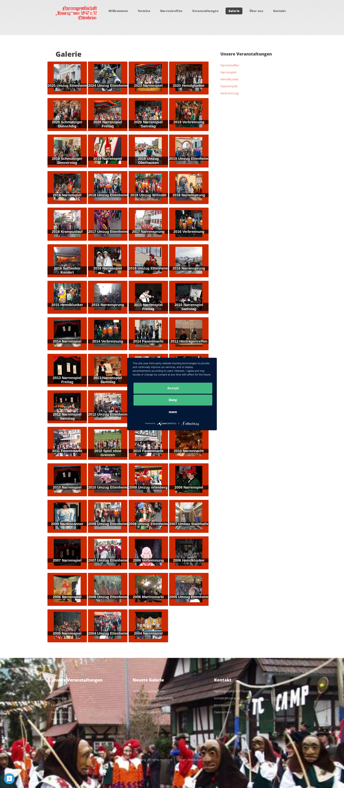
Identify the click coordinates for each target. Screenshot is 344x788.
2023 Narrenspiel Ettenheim (152, 705)
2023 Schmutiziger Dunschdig (153, 698)
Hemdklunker (229, 79)
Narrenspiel (228, 72)
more (173, 412)
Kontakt (279, 11)
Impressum (222, 705)
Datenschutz (222, 712)
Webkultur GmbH (199, 759)
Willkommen (118, 11)
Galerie (234, 11)
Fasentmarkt (229, 86)
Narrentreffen (171, 11)
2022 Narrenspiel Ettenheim (152, 712)
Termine (144, 11)
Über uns (256, 11)
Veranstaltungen (205, 11)
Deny (173, 400)
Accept (173, 388)
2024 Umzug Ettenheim (149, 691)
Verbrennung (229, 93)
